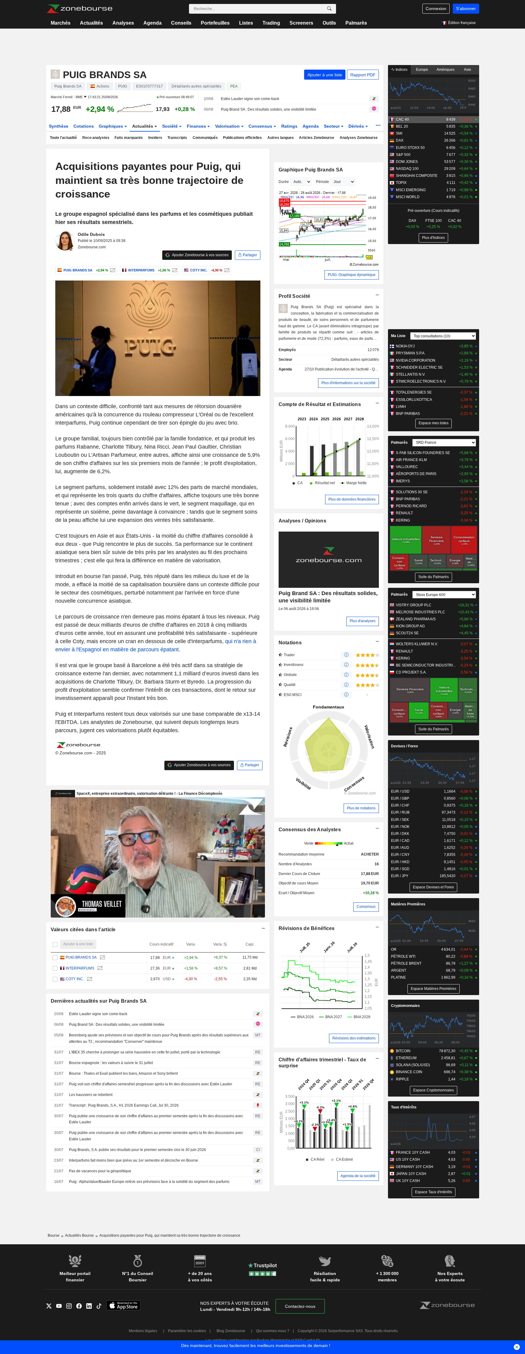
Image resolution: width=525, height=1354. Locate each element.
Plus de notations (361, 808)
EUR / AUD (400, 848)
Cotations (84, 126)
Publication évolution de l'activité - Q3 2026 (350, 369)
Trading (271, 23)
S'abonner (466, 8)
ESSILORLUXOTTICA (414, 400)
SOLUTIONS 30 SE (412, 492)
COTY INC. (75, 979)
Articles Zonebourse (316, 138)
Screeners (301, 23)
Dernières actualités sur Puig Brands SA (99, 1001)
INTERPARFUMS (80, 968)
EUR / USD (400, 791)
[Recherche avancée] (329, 9)
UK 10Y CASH (408, 1181)
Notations (290, 642)
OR (393, 949)
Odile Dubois (91, 234)
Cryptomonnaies (405, 1006)
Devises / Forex (404, 746)
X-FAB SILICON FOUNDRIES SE (423, 453)
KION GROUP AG (410, 626)
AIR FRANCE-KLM (411, 460)
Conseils (181, 23)
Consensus (261, 126)
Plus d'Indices (433, 238)
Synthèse (58, 126)
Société (170, 126)
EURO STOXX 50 (410, 148)
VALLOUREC (407, 467)
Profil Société (295, 296)
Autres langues (280, 138)
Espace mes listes (433, 423)
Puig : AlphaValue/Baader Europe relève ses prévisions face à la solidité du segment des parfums (149, 1182)
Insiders (155, 138)
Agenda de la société (358, 1176)
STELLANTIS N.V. (410, 374)
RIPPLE (402, 1079)
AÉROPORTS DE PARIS (416, 474)
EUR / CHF (400, 805)
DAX (399, 140)
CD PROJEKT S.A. (411, 672)
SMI (399, 133)
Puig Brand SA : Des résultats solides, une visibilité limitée (268, 109)
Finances (197, 126)
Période (322, 182)
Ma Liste (398, 336)
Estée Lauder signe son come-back (250, 99)
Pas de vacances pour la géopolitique (100, 1171)
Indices (401, 69)
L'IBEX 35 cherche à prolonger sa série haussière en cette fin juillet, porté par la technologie (144, 1052)
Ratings (289, 126)
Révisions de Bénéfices (307, 928)
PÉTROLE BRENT (406, 963)
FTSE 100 (433, 221)
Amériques (446, 69)
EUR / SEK (400, 820)
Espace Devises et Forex (433, 887)
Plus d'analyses (363, 621)
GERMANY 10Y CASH (414, 1167)
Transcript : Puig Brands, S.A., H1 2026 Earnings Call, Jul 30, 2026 (124, 1105)
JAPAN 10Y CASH (411, 1174)
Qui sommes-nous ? (272, 1331)
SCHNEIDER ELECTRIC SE (419, 367)
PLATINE (398, 977)
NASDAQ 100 (407, 169)
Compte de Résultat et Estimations (320, 404)
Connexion (436, 8)
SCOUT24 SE (407, 633)
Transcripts (177, 138)
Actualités (91, 23)
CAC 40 (402, 119)
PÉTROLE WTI (403, 956)
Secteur (332, 126)
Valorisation (228, 126)
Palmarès (356, 23)
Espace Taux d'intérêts (433, 1192)
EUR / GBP (400, 798)
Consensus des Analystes (310, 829)
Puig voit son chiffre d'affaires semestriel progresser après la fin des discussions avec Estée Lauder (150, 1084)
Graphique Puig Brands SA (311, 169)
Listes (246, 23)
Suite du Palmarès (433, 577)
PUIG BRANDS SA (81, 957)
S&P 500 (403, 155)
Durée (284, 182)
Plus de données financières (352, 499)
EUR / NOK (400, 827)
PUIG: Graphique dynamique (352, 275)
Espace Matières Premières (433, 989)
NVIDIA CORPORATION (415, 360)
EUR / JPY (399, 876)
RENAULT (404, 513)
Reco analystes (95, 138)
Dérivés (356, 126)
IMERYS (403, 481)
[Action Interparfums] (174, 270)
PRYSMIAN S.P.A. (410, 353)
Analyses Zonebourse (359, 138)
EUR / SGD (400, 869)
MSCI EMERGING (411, 190)
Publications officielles (242, 138)
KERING (403, 520)
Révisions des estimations (354, 1038)
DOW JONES (407, 162)
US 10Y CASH (408, 1159)
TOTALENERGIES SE (414, 392)
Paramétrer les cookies (187, 1331)
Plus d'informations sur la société (348, 383)
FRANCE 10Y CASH (413, 1152)
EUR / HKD (400, 862)
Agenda (152, 23)
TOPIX (401, 183)
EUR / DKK (400, 834)
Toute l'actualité (63, 138)
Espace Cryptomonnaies (433, 1090)
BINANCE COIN (409, 1072)
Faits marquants (129, 138)
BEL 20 (402, 126)
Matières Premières (408, 904)
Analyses (123, 23)
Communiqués (205, 138)
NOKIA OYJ (405, 346)
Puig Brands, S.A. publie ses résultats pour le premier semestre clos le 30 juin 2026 (137, 1150)
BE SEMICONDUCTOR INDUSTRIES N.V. (426, 665)
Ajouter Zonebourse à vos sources (199, 255)
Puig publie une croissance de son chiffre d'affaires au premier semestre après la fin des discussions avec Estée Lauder (156, 1119)
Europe (422, 69)
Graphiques (111, 126)
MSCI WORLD (408, 197)
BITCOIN (403, 1051)
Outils (329, 23)
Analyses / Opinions (302, 520)
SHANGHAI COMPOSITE (416, 176)
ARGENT (398, 970)
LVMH (401, 407)
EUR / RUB (400, 812)
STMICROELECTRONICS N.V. (421, 381)
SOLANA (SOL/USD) (413, 1065)
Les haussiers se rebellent (90, 1095)
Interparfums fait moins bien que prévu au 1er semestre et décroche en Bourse (133, 1160)
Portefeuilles (215, 23)
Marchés (60, 23)
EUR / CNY (400, 855)
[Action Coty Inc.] (226, 270)
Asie (467, 69)
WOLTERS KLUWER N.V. (417, 644)
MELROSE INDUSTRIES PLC (420, 612)
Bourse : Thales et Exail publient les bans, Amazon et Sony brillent (123, 1073)
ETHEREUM (406, 1058)
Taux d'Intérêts (404, 1107)
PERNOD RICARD (411, 506)
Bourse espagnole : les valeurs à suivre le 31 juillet (111, 1063)
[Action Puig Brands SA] (112, 270)
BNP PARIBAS (408, 414)
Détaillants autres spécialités (355, 359)
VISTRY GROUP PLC (413, 605)
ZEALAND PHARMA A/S (416, 619)
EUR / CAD (400, 841)
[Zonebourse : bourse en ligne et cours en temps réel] (79, 8)
